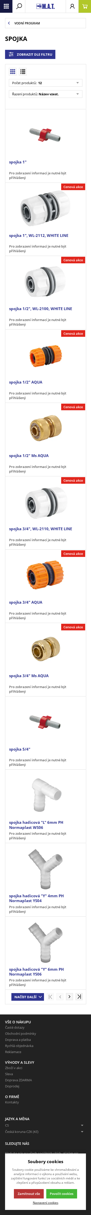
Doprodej (12, 1086)
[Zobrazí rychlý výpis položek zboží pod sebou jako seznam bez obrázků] (23, 71)
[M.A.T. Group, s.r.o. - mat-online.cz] (45, 6)
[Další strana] (69, 996)
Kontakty (12, 1102)
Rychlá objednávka (19, 1045)
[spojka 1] (45, 135)
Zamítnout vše (29, 1193)
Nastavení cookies (45, 1203)
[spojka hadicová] (45, 795)
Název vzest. (49, 94)
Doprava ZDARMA (18, 1080)
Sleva (9, 1074)
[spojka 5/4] (45, 722)
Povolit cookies (61, 1193)
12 (39, 83)
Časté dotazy (15, 1027)
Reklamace (13, 1052)
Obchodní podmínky (20, 1033)
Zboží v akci (13, 1068)
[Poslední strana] (79, 996)
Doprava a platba (18, 1039)
